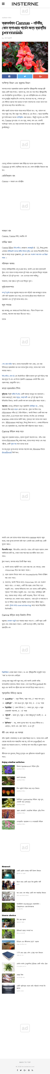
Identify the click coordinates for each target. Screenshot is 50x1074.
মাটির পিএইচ (16, 394)
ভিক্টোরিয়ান (5, 672)
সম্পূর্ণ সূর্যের (5, 292)
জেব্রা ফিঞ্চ (20, 975)
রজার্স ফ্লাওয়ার (21, 777)
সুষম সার (13, 444)
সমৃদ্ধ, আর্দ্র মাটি (21, 397)
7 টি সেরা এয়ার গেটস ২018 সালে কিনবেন (30, 953)
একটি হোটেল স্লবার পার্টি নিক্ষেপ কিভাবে (29, 871)
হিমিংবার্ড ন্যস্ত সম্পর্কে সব (25, 930)
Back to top (25, 1062)
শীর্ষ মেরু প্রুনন (21, 919)
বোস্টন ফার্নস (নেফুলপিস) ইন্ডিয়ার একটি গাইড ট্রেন (32, 964)
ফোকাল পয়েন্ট (11, 621)
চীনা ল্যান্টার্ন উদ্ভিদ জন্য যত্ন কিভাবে (28, 788)
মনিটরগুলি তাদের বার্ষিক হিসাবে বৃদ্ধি (18, 251)
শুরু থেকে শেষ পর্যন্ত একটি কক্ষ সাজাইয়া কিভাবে (31, 893)
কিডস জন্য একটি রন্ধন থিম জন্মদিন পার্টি (29, 882)
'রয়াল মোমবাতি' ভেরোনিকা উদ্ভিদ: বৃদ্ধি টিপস (30, 810)
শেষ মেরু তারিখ (7, 364)
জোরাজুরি (30, 248)
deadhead (7, 452)
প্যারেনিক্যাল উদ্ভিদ (6, 18)
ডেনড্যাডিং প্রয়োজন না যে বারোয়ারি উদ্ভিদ (30, 821)
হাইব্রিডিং (20, 117)
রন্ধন (16, 409)
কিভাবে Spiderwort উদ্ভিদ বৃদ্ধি (28, 766)
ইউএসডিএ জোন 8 (8, 376)
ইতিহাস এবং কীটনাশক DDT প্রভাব (28, 942)
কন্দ (23, 254)
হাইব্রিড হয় (33, 406)
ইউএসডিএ (17, 248)
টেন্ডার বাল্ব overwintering (20, 605)
